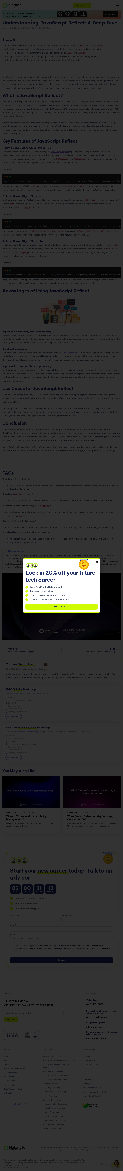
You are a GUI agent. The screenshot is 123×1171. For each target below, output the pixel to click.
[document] (61, 585)
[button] (97, 562)
